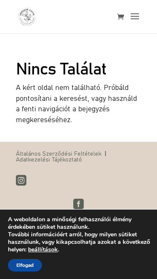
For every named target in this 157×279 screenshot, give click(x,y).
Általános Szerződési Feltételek (58, 153)
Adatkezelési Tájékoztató (49, 159)
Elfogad (24, 265)
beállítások (43, 249)
